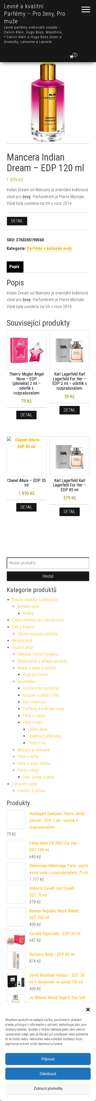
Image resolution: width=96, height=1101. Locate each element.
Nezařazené (22, 640)
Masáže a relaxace (33, 749)
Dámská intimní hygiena (37, 654)
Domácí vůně (28, 606)
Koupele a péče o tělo (41, 695)
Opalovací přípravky (44, 736)
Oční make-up (34, 701)
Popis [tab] (14, 266)
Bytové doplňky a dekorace (35, 599)
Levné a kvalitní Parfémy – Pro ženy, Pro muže (34, 14)
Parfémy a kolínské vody (49, 248)
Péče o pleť (32, 722)
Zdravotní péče (24, 784)
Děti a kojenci (23, 626)
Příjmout (48, 1059)
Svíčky (28, 613)
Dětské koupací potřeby (37, 633)
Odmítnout (48, 1073)
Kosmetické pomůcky (41, 688)
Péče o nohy (27, 756)
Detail (17, 221)
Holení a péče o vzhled (36, 668)
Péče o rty (36, 742)
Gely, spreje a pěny (38, 777)
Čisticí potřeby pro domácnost (38, 620)
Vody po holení (35, 674)
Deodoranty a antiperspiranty (42, 661)
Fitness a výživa (31, 790)
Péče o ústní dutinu (33, 763)
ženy (26, 196)
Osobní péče (22, 647)
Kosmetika (26, 681)
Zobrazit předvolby (48, 1088)
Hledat (48, 576)
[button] (88, 1009)
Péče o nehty (34, 715)
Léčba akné (37, 729)
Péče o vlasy (28, 770)
